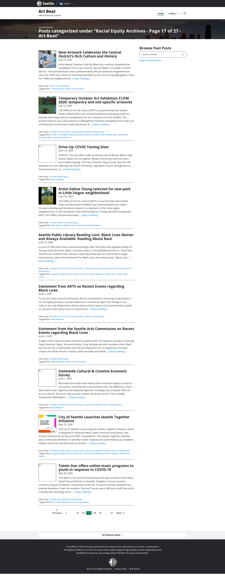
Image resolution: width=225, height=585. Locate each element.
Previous (57, 513)
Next (119, 513)
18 (94, 513)
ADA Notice (135, 569)
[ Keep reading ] (81, 78)
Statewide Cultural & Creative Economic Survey (92, 373)
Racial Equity (64, 86)
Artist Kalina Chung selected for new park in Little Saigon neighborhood (94, 190)
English (67, 3)
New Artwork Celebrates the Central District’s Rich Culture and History (89, 54)
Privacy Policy (121, 569)
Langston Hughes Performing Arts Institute (70, 274)
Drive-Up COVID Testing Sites (83, 146)
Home (161, 13)
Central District (57, 88)
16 (83, 513)
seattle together (111, 453)
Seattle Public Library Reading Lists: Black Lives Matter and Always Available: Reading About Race (86, 236)
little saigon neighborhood (62, 225)
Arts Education (76, 268)
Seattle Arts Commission (75, 361)
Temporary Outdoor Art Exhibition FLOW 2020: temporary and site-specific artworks (95, 100)
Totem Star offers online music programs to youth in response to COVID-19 (96, 467)
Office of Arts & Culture (50, 15)
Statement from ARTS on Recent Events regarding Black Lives (81, 288)
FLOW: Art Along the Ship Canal (64, 134)
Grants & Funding (114, 268)
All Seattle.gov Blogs (111, 535)
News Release (57, 407)
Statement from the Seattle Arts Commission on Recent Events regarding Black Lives (86, 330)
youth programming (80, 502)
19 (100, 513)
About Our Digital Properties (99, 569)
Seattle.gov (42, 1)
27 (111, 513)
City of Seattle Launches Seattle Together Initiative (94, 419)
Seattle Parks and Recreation (88, 225)
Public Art (53, 86)
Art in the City (63, 132)
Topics (172, 13)
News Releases (85, 134)
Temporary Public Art (61, 137)
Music (53, 502)
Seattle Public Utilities (74, 88)
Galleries (101, 268)
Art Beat (47, 11)
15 (77, 513)
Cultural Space (76, 132)
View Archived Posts (150, 60)
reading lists (109, 274)
